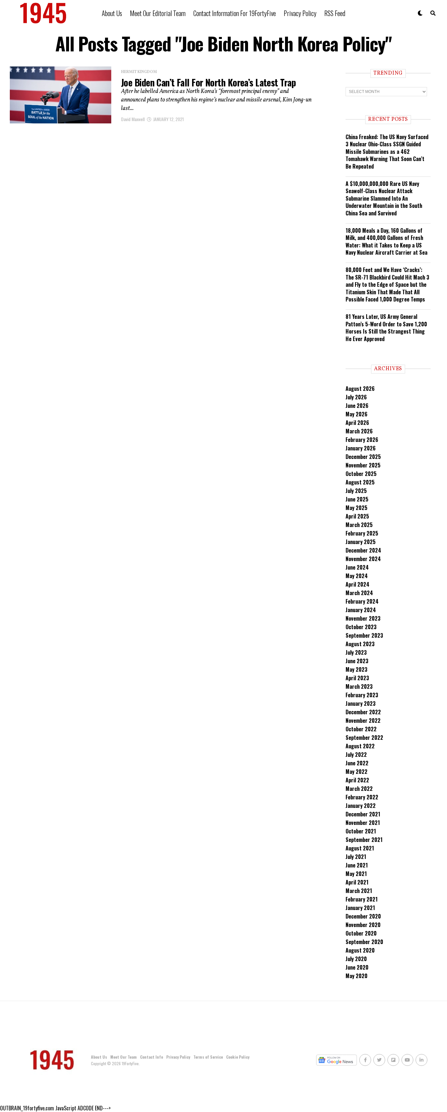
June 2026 (357, 406)
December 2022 (363, 712)
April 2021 (357, 882)
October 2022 (361, 729)
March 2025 (359, 525)
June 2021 (357, 865)
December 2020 (363, 916)
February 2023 (362, 695)
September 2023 (364, 635)
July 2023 (356, 652)
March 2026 (359, 431)
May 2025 (356, 508)
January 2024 (361, 610)
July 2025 (356, 491)
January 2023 (361, 703)
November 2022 (363, 720)
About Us (112, 13)
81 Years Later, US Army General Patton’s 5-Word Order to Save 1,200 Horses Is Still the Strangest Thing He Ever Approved (386, 327)
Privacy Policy (300, 13)
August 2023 (360, 644)
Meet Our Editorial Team (158, 13)
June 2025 (357, 499)
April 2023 (357, 678)
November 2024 (363, 559)
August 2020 (360, 950)
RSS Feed (334, 13)
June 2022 (357, 763)
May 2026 (356, 414)
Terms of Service (208, 1057)
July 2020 (356, 959)
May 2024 (357, 576)
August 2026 (360, 388)
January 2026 (361, 448)
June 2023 (357, 661)
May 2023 (356, 669)
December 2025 (363, 457)
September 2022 (364, 737)
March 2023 (359, 686)
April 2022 (357, 780)
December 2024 (363, 550)
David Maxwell (133, 119)
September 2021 (364, 840)
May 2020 (356, 976)
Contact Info (151, 1057)
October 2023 (361, 627)
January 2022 (361, 806)
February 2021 (362, 899)
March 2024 (359, 593)
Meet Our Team (123, 1057)
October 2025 (361, 474)
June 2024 (357, 567)
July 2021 (356, 857)
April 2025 (357, 516)
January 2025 (361, 542)
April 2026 (357, 423)
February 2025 (362, 533)
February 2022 (362, 797)
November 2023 (363, 618)
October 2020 (361, 933)
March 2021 (359, 891)
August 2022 (360, 746)
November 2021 (363, 823)
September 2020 (364, 942)
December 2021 (363, 814)
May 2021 (356, 874)
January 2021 (360, 908)
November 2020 (363, 925)
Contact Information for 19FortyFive (234, 13)
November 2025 (363, 465)
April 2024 (357, 584)
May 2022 (356, 771)
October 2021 (361, 831)
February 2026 (362, 440)
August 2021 (360, 848)
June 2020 (357, 967)
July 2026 (356, 397)
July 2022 (356, 754)
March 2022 (359, 789)
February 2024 (362, 601)
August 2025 (360, 482)
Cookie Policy (237, 1057)
